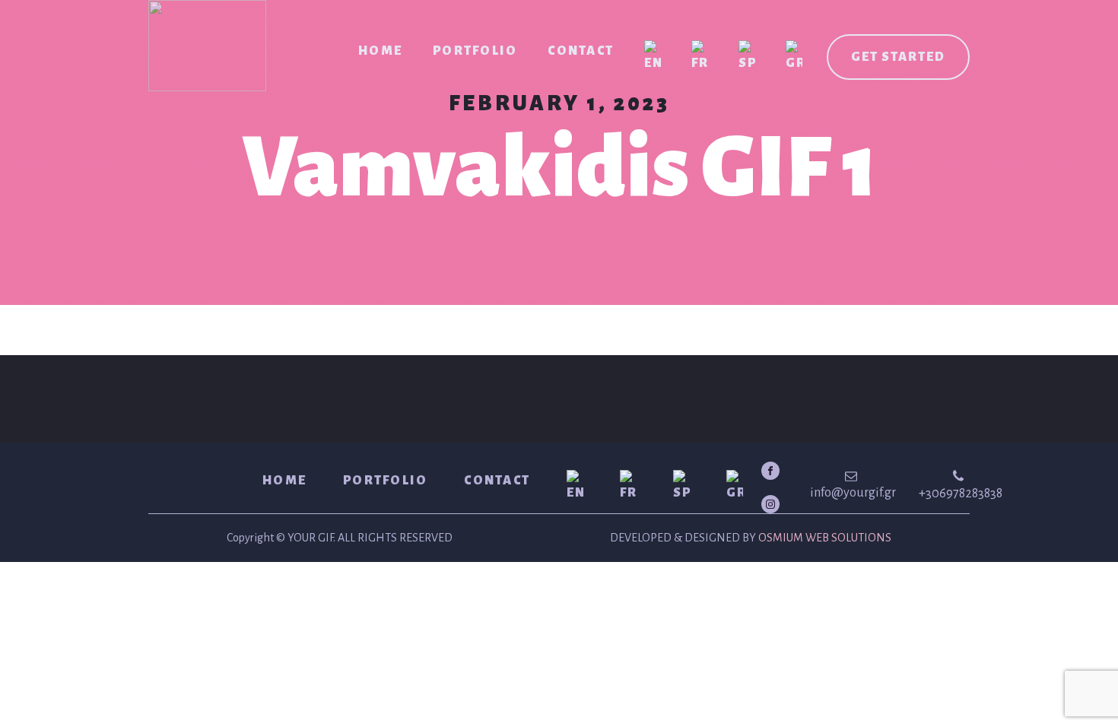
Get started (898, 57)
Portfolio (475, 51)
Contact (581, 51)
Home (380, 51)
